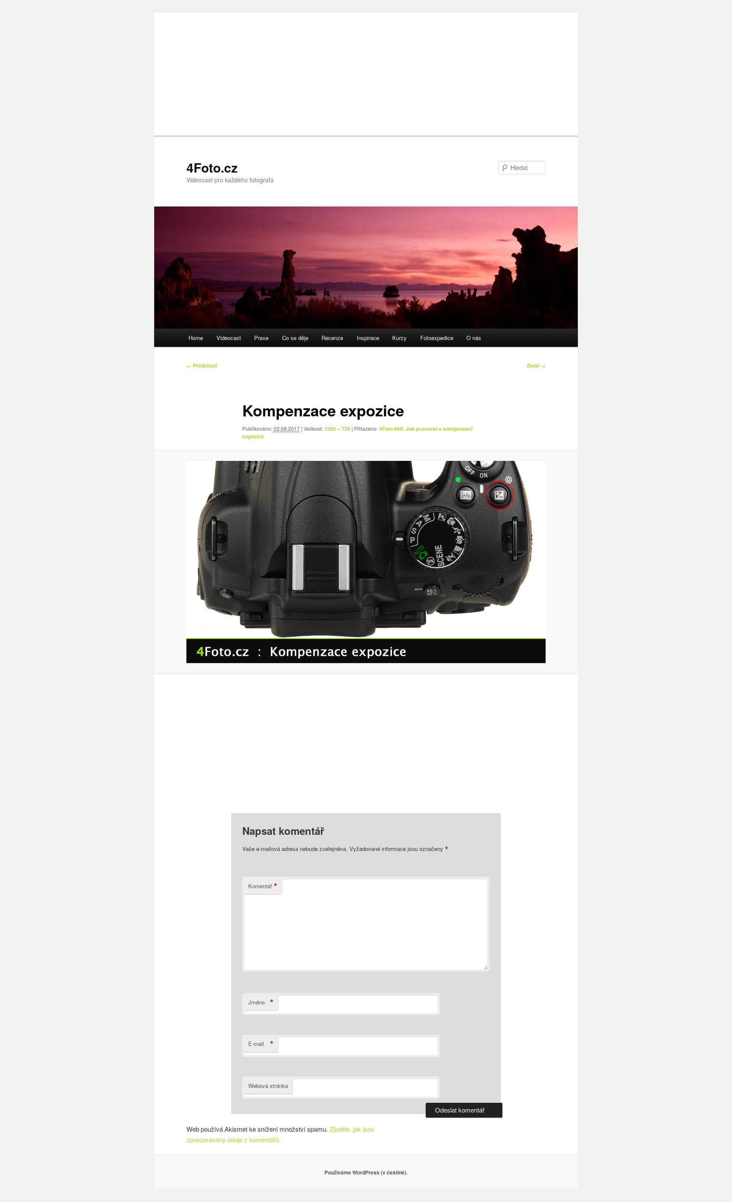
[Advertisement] (366, 72)
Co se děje (295, 338)
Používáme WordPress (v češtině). (366, 1172)
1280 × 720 (337, 428)
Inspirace (368, 338)
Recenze (332, 338)
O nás (473, 338)
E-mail (261, 1044)
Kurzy (399, 338)
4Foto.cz (212, 167)
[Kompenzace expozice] (366, 562)
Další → (536, 365)
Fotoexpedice (436, 338)
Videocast (228, 338)
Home (196, 338)
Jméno (261, 1002)
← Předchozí (201, 365)
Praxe (261, 338)
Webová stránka (268, 1086)
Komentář (262, 886)
